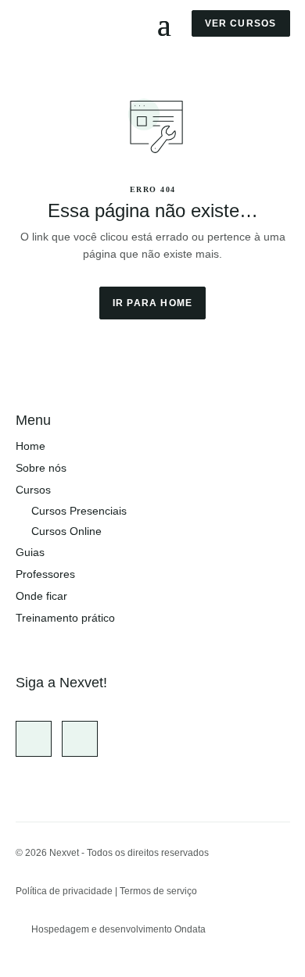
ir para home (152, 303)
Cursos (33, 489)
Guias (30, 552)
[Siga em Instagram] (34, 739)
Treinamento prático (65, 618)
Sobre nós (41, 468)
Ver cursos (241, 23)
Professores (45, 574)
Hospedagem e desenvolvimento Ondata (118, 929)
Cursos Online (66, 531)
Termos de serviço (158, 891)
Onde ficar (41, 596)
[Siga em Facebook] (80, 739)
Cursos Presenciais (79, 511)
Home (30, 446)
